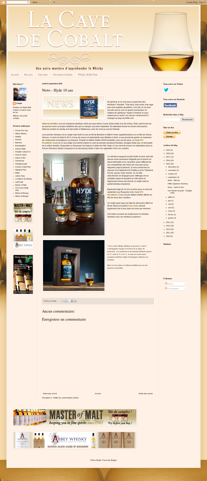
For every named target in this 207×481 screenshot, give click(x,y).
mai (169, 204)
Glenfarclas (19, 161)
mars (170, 211)
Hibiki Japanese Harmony (178, 184)
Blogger (114, 460)
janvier (171, 218)
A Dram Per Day (21, 130)
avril (170, 208)
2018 (168, 153)
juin (169, 201)
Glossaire (43, 74)
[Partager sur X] (69, 301)
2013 (168, 226)
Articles (170, 284)
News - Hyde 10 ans (176, 187)
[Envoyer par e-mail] (63, 301)
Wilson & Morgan (21, 196)
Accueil (15, 74)
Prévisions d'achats (62, 74)
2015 (168, 164)
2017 (168, 157)
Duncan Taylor (21, 155)
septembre (172, 177)
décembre (172, 167)
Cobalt (19, 103)
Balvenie (18, 143)
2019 (168, 150)
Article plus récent (50, 394)
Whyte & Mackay (22, 193)
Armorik (18, 140)
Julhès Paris (20, 176)
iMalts (17, 173)
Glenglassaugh (21, 164)
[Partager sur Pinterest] (75, 301)
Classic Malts (20, 149)
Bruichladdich (20, 146)
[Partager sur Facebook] (72, 301)
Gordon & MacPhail (22, 167)
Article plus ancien (146, 394)
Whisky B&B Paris (88, 74)
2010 (168, 236)
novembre (172, 170)
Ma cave (28, 74)
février (171, 215)
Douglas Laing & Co (23, 152)
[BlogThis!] (66, 301)
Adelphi (18, 137)
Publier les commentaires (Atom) (66, 398)
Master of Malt (20, 185)
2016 (168, 160)
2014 (168, 222)
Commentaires (173, 289)
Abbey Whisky (21, 134)
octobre (171, 174)
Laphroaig (19, 182)
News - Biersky (174, 180)
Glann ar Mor (20, 158)
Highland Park (20, 170)
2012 (168, 229)
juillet (170, 197)
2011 (168, 233)
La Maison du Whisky (23, 179)
